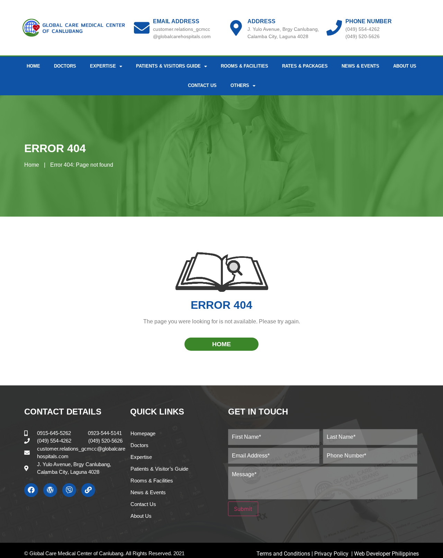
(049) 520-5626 (362, 36)
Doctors (65, 66)
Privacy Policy (332, 553)
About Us (404, 66)
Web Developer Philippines (386, 553)
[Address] (236, 28)
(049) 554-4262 (362, 29)
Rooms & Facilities (244, 66)
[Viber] (69, 490)
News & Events (360, 66)
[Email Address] (142, 28)
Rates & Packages (305, 66)
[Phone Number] (334, 28)
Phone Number (368, 21)
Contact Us (202, 85)
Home (33, 66)
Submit (243, 508)
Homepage (142, 433)
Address (261, 21)
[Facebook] (31, 490)
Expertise (141, 457)
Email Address (176, 21)
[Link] (88, 490)
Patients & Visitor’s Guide (159, 469)
